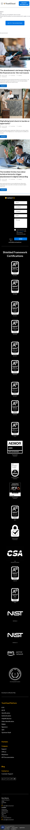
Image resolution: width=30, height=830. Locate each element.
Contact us (5, 771)
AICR (3, 710)
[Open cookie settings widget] (3, 827)
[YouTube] (14, 779)
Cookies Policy (6, 829)
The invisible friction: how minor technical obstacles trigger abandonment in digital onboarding (14, 174)
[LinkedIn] (3, 779)
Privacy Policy (21, 231)
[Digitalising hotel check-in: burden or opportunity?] (15, 103)
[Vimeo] (11, 779)
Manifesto (5, 754)
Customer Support (7, 774)
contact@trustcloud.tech (14, 242)
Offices (4, 752)
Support (4, 749)
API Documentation (8, 757)
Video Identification (8, 721)
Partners (5, 742)
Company (5, 746)
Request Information (24, 3)
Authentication (6, 716)
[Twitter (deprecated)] (8, 779)
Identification (6, 713)
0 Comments (4, 76)
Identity (20, 75)
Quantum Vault (6, 732)
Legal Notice (22, 827)
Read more (3, 85)
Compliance (13, 829)
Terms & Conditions (6, 827)
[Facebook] (5, 779)
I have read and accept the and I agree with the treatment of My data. (21, 232)
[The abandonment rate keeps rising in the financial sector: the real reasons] (15, 53)
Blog (3, 766)
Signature (5, 727)
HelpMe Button (6, 718)
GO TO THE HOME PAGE (15, 23)
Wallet (4, 724)
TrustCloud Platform (9, 703)
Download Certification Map (9, 692)
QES (3, 730)
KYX (3, 707)
